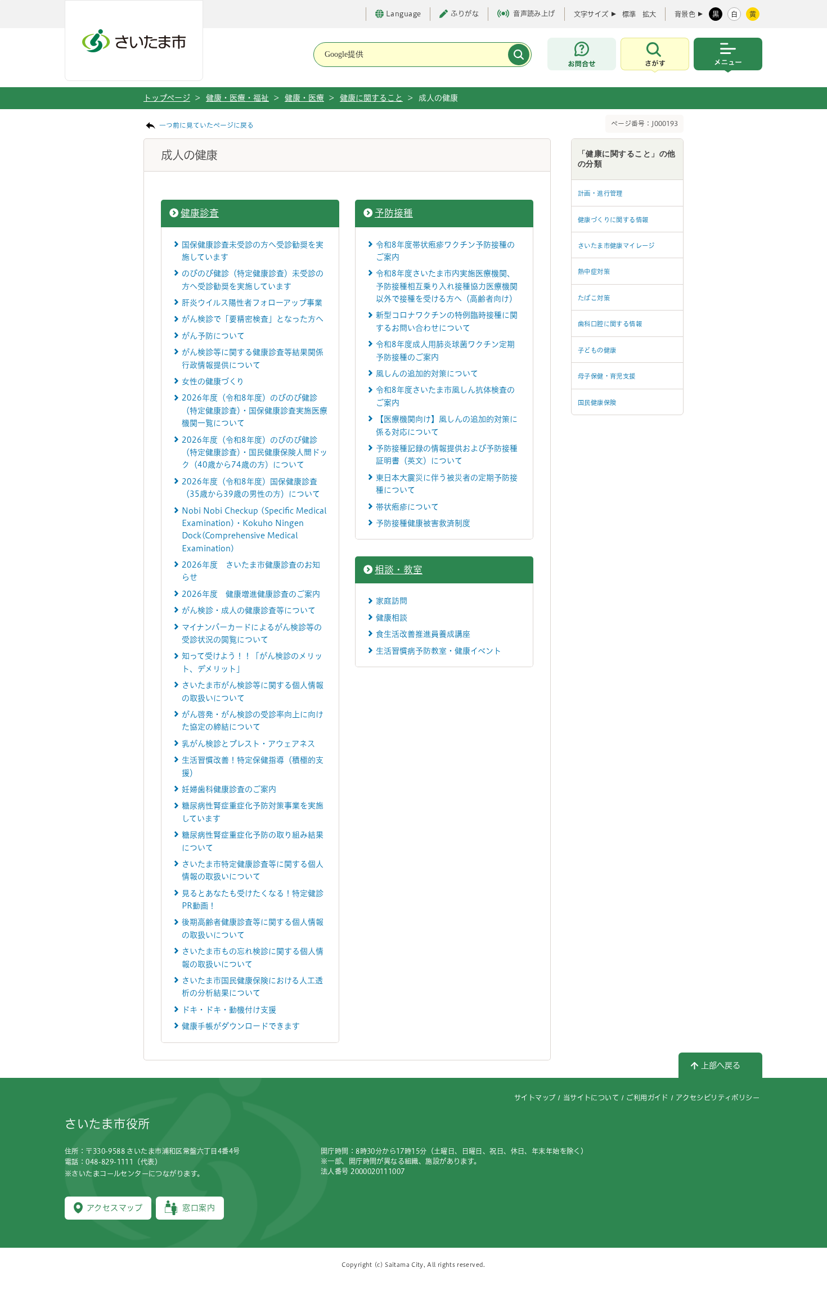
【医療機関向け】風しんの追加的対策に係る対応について (447, 425)
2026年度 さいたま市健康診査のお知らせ (251, 571)
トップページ (166, 98)
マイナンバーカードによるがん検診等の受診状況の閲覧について (252, 633)
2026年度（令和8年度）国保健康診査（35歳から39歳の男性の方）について (251, 488)
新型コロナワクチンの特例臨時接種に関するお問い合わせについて (447, 321)
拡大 (649, 14)
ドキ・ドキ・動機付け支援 (229, 1010)
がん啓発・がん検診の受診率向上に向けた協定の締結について (252, 721)
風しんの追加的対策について (427, 373)
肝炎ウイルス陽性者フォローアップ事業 (252, 303)
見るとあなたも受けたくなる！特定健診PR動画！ (252, 899)
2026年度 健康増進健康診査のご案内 (251, 594)
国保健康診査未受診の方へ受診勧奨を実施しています (252, 251)
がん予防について (213, 336)
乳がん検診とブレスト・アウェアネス (248, 744)
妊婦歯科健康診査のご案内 (229, 789)
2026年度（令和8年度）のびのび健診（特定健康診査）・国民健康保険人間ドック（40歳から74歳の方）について (254, 452)
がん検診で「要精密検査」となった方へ (252, 319)
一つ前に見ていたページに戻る (206, 125)
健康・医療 (304, 98)
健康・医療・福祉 (237, 98)
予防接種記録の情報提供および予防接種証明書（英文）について (447, 454)
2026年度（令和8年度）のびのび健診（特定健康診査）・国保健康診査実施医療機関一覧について (254, 410)
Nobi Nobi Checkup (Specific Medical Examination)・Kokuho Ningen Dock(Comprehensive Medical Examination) (254, 529)
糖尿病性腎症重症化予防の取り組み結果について (252, 841)
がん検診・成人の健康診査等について (249, 610)
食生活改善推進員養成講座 (423, 634)
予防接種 (394, 213)
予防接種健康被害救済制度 (423, 523)
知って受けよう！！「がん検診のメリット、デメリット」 (252, 662)
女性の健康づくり (213, 381)
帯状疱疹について (407, 507)
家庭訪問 (391, 601)
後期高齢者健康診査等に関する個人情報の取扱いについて (252, 928)
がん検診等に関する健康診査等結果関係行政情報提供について (252, 358)
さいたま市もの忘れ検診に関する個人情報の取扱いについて (252, 957)
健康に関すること (371, 98)
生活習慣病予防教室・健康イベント (438, 651)
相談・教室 (399, 569)
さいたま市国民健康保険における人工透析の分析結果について (252, 987)
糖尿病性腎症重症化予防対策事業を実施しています (252, 812)
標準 (629, 14)
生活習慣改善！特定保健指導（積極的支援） (252, 766)
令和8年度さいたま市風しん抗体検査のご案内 (445, 396)
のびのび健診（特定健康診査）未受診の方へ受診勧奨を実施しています (252, 279)
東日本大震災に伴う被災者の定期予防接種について (447, 484)
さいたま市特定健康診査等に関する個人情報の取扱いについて (252, 870)
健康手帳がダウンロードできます (241, 1026)
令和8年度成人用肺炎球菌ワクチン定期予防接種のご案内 (445, 350)
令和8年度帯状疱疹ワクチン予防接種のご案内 (445, 251)
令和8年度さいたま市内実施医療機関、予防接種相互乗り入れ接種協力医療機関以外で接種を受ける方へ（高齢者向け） (447, 286)
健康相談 (391, 618)
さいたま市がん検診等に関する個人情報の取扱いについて (252, 691)
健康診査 (200, 213)
